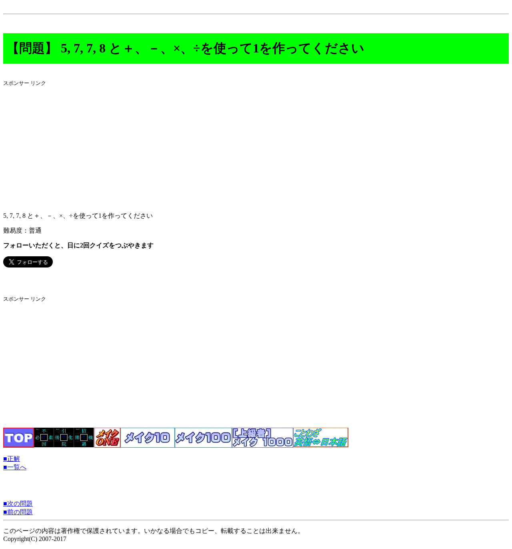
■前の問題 (18, 512)
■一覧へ (14, 467)
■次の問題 (18, 503)
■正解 (11, 458)
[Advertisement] (243, 149)
